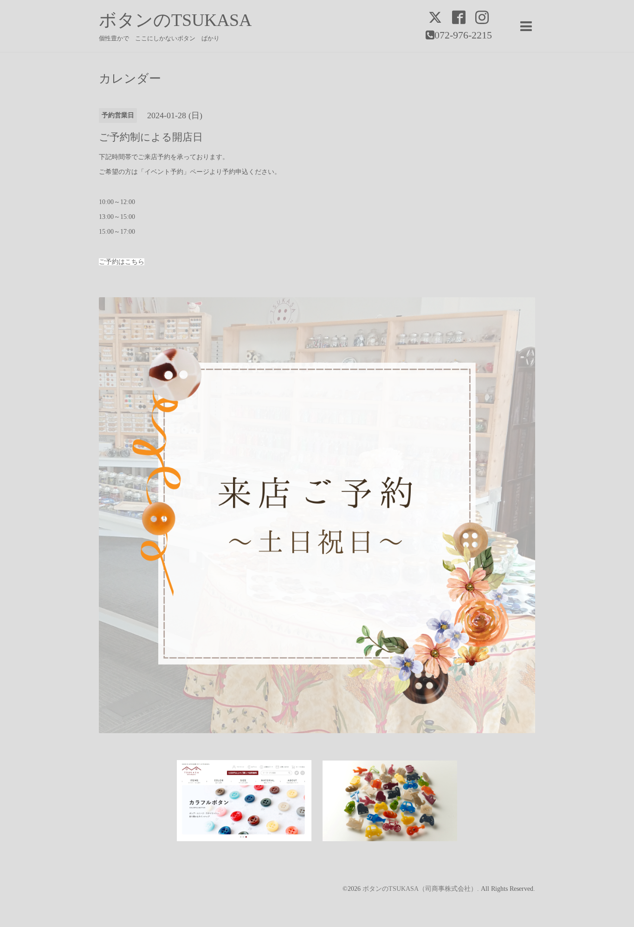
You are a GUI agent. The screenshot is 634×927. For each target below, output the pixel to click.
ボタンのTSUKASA (175, 20)
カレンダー (130, 79)
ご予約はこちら (121, 261)
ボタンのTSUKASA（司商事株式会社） (419, 888)
